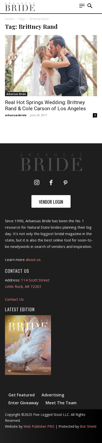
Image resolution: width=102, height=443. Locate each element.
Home (9, 19)
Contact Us (14, 299)
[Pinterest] (65, 183)
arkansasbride (15, 115)
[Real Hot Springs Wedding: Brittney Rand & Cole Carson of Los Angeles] (51, 65)
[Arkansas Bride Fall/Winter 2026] (28, 345)
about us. (33, 259)
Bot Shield (88, 426)
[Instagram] (37, 183)
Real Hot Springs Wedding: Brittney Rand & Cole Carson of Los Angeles (45, 105)
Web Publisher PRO (39, 426)
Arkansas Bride (16, 94)
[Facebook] (51, 183)
